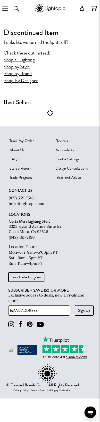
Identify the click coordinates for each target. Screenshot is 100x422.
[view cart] (94, 8)
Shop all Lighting (19, 59)
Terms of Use (37, 390)
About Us (16, 150)
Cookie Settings (67, 159)
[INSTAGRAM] (11, 324)
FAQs (14, 159)
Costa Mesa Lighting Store (29, 221)
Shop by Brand (18, 73)
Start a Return (20, 168)
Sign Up (84, 310)
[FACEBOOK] (20, 324)
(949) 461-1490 (22, 237)
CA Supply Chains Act (58, 390)
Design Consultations (72, 168)
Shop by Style (17, 66)
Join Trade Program (26, 277)
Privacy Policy (20, 390)
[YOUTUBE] (40, 324)
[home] (50, 12)
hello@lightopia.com (27, 203)
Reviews (62, 141)
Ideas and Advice (69, 177)
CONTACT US (21, 190)
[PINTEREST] (30, 324)
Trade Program (20, 177)
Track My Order (21, 141)
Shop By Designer (21, 80)
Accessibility (65, 150)
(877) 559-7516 (21, 197)
